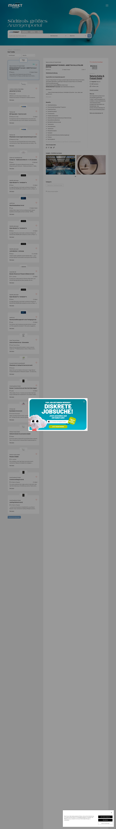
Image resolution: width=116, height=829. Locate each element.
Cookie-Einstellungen (105, 823)
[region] (88, 818)
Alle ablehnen (105, 820)
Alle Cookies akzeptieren (105, 816)
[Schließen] (111, 812)
